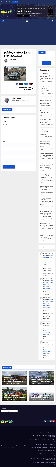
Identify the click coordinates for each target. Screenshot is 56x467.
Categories (3, 408)
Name (4, 141)
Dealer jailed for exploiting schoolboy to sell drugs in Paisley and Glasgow (46, 155)
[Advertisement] (28, 33)
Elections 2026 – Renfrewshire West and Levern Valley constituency (42, 440)
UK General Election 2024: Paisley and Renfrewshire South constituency (43, 463)
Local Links (44, 447)
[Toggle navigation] (27, 21)
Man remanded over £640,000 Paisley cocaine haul (13, 381)
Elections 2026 (51, 429)
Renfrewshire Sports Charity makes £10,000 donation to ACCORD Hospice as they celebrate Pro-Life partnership (46, 76)
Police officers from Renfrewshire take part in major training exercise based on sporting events (13, 398)
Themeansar (12, 447)
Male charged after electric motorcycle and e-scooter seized (46, 235)
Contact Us (44, 429)
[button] (50, 21)
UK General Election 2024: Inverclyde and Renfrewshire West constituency (42, 454)
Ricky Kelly (13, 59)
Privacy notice (52, 447)
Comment (5, 124)
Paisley (11, 377)
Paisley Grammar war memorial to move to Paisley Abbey (45, 121)
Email (4, 149)
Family (32, 393)
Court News (6, 377)
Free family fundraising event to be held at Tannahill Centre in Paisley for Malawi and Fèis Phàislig (46, 201)
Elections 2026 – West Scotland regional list (45, 444)
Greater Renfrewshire (8, 393)
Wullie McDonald (43, 399)
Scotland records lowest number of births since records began (40, 397)
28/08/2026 (35, 383)
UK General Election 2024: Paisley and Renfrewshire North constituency (43, 459)
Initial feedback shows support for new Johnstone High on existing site (48, 259)
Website (4, 158)
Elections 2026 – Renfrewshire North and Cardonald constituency (43, 436)
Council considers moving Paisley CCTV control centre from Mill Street (41, 381)
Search (42, 52)
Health (36, 393)
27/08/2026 (34, 399)
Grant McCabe (16, 383)
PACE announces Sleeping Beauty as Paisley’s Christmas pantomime (46, 165)
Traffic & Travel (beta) (50, 450)
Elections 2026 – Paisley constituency (46, 432)
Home (39, 429)
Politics (37, 377)
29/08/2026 (8, 383)
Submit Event (41, 450)
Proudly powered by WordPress (8, 445)
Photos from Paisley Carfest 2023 (25, 88)
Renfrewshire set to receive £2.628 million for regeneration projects (46, 225)
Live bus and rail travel (36, 447)
